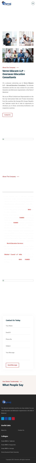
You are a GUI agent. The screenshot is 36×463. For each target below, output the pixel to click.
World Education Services (15, 243)
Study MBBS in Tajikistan (8, 441)
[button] (7, 115)
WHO (20, 259)
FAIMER (22, 217)
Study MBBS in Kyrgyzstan (8, 445)
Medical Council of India (13, 254)
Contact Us (21, 430)
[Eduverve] (6, 3)
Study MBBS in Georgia (7, 448)
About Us (3, 430)
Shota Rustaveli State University (10, 452)
